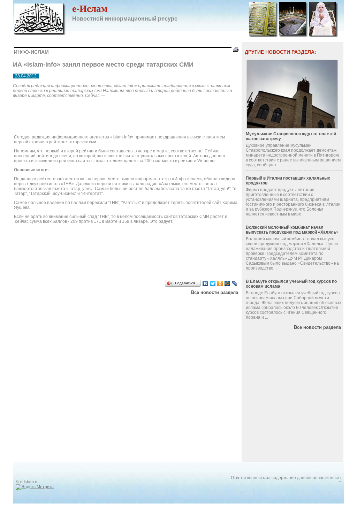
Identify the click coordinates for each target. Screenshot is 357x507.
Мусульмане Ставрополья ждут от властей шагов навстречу (291, 136)
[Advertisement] (101, 303)
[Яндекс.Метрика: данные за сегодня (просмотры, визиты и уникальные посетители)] (35, 487)
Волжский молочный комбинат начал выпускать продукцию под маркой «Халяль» (292, 230)
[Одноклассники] (220, 283)
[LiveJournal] (234, 283)
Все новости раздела (214, 292)
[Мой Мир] (227, 283)
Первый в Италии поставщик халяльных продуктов (288, 181)
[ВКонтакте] (205, 283)
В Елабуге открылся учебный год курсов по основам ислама (291, 284)
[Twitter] (213, 283)
